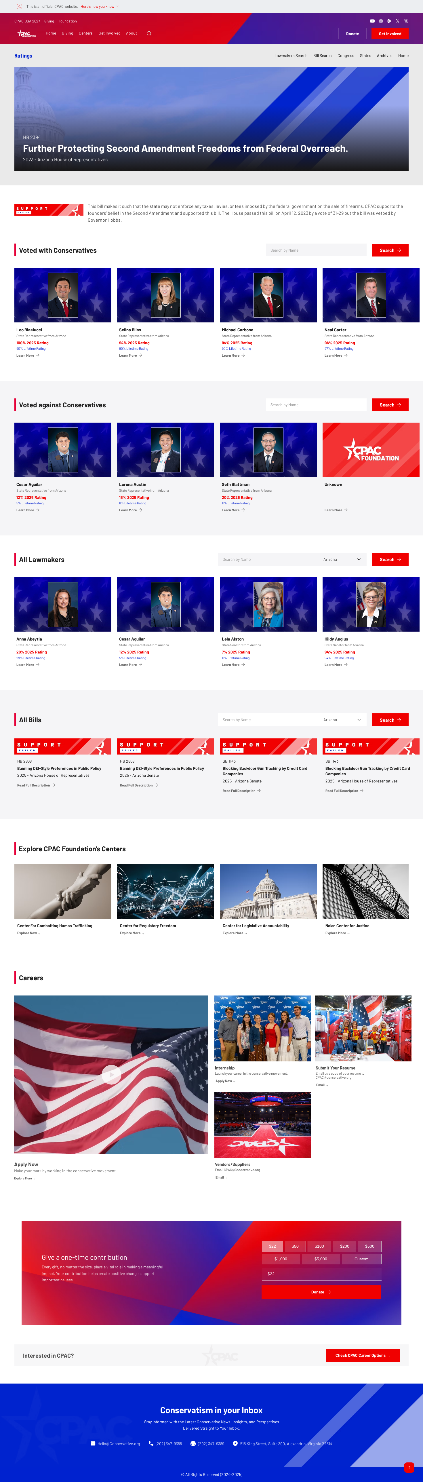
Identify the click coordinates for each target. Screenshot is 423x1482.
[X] (397, 21)
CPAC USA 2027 (27, 21)
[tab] (272, 1246)
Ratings (23, 55)
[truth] (406, 21)
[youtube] (372, 21)
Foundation (68, 21)
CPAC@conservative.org (333, 1077)
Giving (49, 21)
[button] (149, 33)
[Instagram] (381, 21)
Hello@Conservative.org (119, 1443)
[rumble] (389, 21)
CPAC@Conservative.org (242, 1170)
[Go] (409, 1467)
